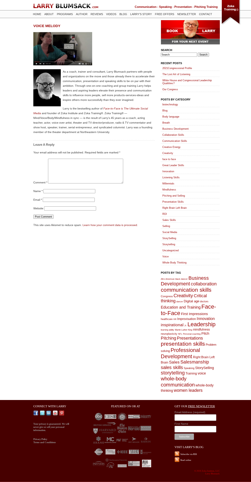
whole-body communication (178, 382)
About (49, 14)
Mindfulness (169, 189)
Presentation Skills (173, 201)
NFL (180, 334)
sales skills (172, 367)
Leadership (201, 324)
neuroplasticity (169, 333)
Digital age (191, 301)
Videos (111, 14)
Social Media (169, 232)
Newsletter (186, 14)
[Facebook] (36, 413)
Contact (205, 14)
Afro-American (168, 279)
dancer (179, 301)
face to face (169, 159)
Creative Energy (171, 147)
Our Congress (170, 89)
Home (37, 14)
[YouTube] (56, 413)
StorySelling (169, 238)
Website (38, 208)
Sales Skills (169, 220)
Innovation (168, 171)
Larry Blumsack (65, 6)
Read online (185, 460)
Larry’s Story (141, 14)
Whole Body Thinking (174, 262)
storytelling (173, 372)
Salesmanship (194, 362)
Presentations (190, 338)
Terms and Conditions (44, 442)
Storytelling (168, 244)
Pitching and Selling (173, 195)
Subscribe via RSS (188, 454)
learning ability (167, 330)
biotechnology (170, 104)
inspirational (172, 325)
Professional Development (180, 353)
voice (202, 373)
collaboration (204, 284)
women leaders (188, 390)
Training (191, 373)
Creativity (167, 153)
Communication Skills (174, 140)
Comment (40, 182)
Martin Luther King (183, 330)
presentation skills (183, 344)
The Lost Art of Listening (176, 74)
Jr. (185, 325)
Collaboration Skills (173, 134)
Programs (65, 14)
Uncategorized (170, 250)
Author (81, 14)
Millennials (168, 183)
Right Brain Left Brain (174, 207)
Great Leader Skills (173, 165)
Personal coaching (192, 334)
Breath (166, 122)
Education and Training (181, 307)
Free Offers (164, 14)
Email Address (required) (190, 412)
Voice (165, 256)
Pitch (205, 333)
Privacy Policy (40, 439)
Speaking (189, 368)
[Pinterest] (62, 413)
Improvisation (186, 319)
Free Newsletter (201, 406)
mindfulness (201, 329)
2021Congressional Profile (177, 68)
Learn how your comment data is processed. (110, 225)
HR (174, 319)
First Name (181, 423)
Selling (166, 226)
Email (37, 199)
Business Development (175, 128)
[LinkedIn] (49, 413)
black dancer (181, 279)
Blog (123, 14)
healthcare (167, 319)
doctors (204, 301)
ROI (164, 213)
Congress (167, 296)
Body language (170, 116)
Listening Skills (171, 177)
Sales (174, 362)
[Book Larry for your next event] (190, 43)
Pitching (168, 338)
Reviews (97, 14)
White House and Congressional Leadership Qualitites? (187, 82)
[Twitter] (43, 413)
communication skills (186, 290)
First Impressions (194, 314)
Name (38, 191)
